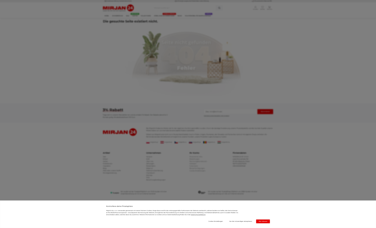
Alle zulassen (263, 221)
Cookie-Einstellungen (215, 221)
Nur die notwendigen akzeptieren (240, 221)
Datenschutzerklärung (198, 214)
